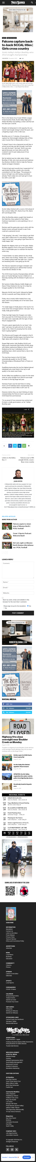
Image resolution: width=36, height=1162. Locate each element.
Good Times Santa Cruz (13, 1081)
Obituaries (9, 1009)
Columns (9, 965)
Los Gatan (9, 1101)
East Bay (9, 1124)
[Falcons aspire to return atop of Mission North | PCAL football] (7, 526)
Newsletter (9, 929)
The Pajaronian (10, 1109)
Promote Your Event (12, 1002)
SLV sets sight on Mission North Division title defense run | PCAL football (23, 545)
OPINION (9, 971)
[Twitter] (15, 446)
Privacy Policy (10, 937)
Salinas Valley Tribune (12, 1107)
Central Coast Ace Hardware (15, 1019)
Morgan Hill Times (11, 1103)
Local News (9, 954)
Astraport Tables (11, 1021)
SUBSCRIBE (10, 922)
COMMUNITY (10, 963)
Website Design (10, 1056)
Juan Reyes (5, 58)
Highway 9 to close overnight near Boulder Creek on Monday (15, 739)
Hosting (8, 1058)
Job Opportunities (11, 1133)
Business (9, 956)
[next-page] (6, 552)
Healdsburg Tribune (12, 1096)
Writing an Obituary (12, 1011)
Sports (4, 38)
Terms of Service (11, 939)
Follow (28, 708)
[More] (29, 446)
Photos (8, 967)
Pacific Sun (9, 1087)
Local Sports (10, 983)
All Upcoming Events (12, 996)
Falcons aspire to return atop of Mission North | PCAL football (22, 526)
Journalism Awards (12, 1135)
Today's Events (10, 998)
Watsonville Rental (11, 1023)
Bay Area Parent (11, 1118)
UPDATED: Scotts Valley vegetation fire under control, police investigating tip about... (23, 776)
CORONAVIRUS (11, 987)
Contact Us (9, 931)
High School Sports (11, 38)
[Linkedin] (20, 446)
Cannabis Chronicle (12, 1122)
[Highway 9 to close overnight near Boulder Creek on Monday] (18, 726)
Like (29, 704)
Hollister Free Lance (12, 1097)
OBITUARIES (10, 1007)
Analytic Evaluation (12, 1066)
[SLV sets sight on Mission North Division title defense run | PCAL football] (7, 545)
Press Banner (10, 1105)
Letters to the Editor (12, 973)
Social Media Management (14, 1062)
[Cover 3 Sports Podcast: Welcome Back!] (7, 535)
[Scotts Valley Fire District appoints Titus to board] (7, 767)
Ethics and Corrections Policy (15, 941)
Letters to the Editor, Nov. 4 (9, 459)
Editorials (9, 975)
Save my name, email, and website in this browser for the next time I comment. (16, 601)
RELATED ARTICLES (8, 516)
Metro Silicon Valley (12, 1083)
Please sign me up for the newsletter (15, 606)
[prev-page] (3, 552)
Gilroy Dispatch (10, 1094)
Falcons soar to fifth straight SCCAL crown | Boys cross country (26, 460)
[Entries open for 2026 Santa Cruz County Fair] (7, 757)
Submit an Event (11, 1000)
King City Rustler (11, 1099)
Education (9, 958)
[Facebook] (10, 446)
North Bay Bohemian (12, 1085)
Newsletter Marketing (12, 1068)
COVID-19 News (11, 989)
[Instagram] (12, 1149)
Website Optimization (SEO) (14, 1060)
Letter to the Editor (12, 933)
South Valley (10, 1126)
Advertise (9, 948)
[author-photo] (18, 474)
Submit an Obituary (12, 1013)
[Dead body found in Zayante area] (7, 786)
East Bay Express (11, 1079)
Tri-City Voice (10, 1111)
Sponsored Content (12, 1064)
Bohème (8, 1120)
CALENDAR (9, 994)
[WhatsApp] (24, 446)
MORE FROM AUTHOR (9, 519)
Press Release (10, 935)
